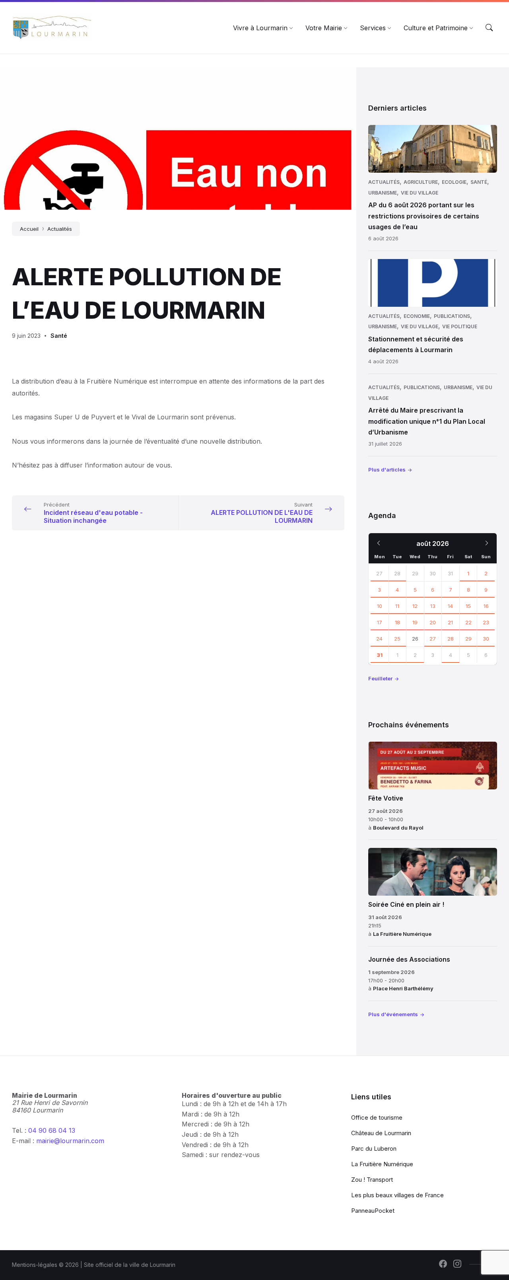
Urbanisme (382, 193)
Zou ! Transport (372, 1179)
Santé (59, 335)
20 (432, 622)
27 (379, 573)
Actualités (59, 229)
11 (397, 606)
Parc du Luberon (373, 1148)
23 (486, 622)
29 (468, 638)
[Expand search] (489, 28)
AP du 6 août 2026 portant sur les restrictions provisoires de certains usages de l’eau (423, 215)
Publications (452, 316)
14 (450, 606)
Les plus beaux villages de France (397, 1195)
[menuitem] (260, 28)
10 (379, 606)
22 (468, 622)
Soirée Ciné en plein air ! (406, 904)
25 (397, 638)
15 (468, 606)
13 (432, 606)
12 (415, 606)
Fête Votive (385, 798)
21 (450, 622)
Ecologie (454, 182)
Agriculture (421, 182)
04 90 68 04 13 (51, 1130)
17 (379, 622)
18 (397, 622)
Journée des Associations (409, 959)
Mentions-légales (34, 1264)
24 (379, 638)
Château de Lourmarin (381, 1133)
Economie (417, 316)
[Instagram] (457, 1264)
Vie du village (419, 193)
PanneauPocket (372, 1210)
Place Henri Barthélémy (403, 988)
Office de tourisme (376, 1117)
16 (486, 606)
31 (380, 655)
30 (486, 638)
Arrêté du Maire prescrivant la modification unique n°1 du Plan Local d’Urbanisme (426, 421)
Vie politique (459, 326)
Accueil (29, 229)
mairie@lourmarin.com (70, 1141)
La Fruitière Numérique (402, 934)
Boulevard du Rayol (398, 827)
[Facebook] (443, 1264)
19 (415, 622)
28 (397, 573)
